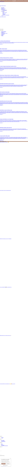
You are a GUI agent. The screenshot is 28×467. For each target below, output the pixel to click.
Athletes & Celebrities (3, 31)
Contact (2, 15)
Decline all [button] (8, 463)
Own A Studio (2, 9)
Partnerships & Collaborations (4, 445)
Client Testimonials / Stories (4, 33)
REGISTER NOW (2, 1)
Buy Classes (1, 5)
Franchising (2, 34)
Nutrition (2, 35)
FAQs (2, 444)
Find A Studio (4, 5)
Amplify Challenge (5, 10)
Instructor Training (3, 8)
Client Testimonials (5, 12)
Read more (9, 462)
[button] (5, 465)
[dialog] (6, 462)
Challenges (2, 32)
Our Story (4, 14)
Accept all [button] (3, 463)
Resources (2, 11)
